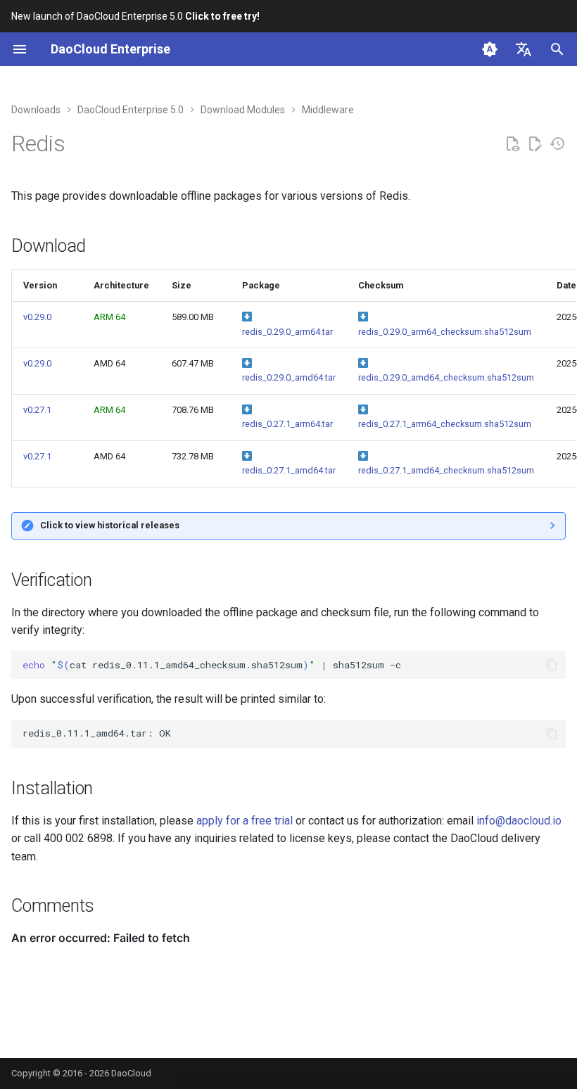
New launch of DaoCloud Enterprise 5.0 (135, 16)
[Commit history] (557, 144)
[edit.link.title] (534, 144)
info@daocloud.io (519, 820)
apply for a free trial (244, 820)
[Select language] (523, 49)
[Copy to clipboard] (551, 664)
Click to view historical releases (109, 525)
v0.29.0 (37, 317)
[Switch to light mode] (490, 49)
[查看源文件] (512, 144)
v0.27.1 (37, 410)
